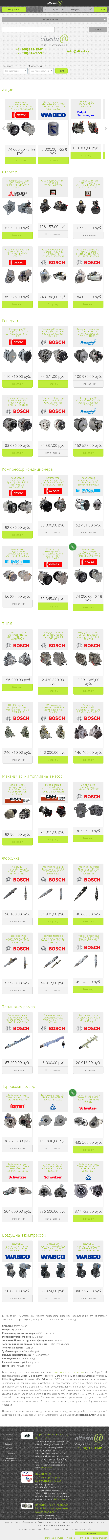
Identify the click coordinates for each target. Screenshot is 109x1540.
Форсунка (11, 858)
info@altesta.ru (79, 51)
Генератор (12, 320)
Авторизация (14, 9)
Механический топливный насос (32, 776)
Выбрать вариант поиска (54, 19)
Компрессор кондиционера (27, 469)
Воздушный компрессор (24, 1235)
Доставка (8, 1444)
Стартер (9, 172)
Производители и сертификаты (12, 1459)
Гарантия (8, 1448)
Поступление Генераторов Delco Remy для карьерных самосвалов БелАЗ (51, 1508)
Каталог (8, 1434)
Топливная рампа (18, 1006)
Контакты (8, 1465)
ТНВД (7, 623)
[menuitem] (12, 1434)
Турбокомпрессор (18, 1086)
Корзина (101, 9)
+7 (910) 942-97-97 (30, 53)
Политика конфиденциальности (92, 1537)
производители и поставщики (68, 1372)
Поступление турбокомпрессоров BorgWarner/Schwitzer (48, 1477)
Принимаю (91, 1533)
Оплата (8, 1439)
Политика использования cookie (59, 1537)
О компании (10, 1453)
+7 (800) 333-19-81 (30, 49)
